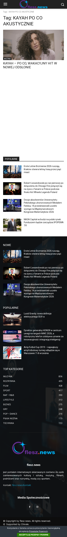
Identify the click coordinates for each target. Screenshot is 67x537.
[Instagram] (37, 507)
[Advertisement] (33, 115)
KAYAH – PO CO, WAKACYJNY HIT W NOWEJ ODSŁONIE (30, 65)
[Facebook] (30, 507)
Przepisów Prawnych (38, 531)
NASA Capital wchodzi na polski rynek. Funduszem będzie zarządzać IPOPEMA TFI (44, 222)
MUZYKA (7, 59)
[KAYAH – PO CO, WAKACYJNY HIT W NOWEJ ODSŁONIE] (33, 45)
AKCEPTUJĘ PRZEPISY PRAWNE (33, 535)
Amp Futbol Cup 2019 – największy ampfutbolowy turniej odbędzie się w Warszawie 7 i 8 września (42, 350)
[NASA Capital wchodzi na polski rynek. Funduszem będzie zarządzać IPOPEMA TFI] (12, 225)
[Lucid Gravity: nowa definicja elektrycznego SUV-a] (12, 319)
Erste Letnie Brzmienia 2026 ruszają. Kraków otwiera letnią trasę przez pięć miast (42, 169)
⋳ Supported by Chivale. (16, 524)
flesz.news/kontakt (21, 485)
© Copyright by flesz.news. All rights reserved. (27, 521)
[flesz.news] (33, 447)
